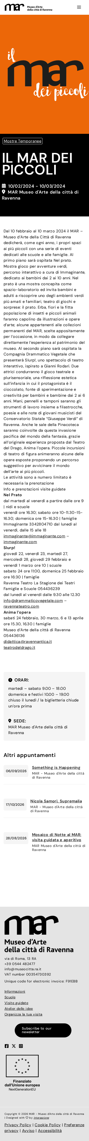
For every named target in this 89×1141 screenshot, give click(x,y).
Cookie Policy (48, 1124)
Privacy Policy (18, 1124)
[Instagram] (21, 1046)
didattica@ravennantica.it (28, 641)
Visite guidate (16, 1003)
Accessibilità (50, 1130)
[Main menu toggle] (79, 7)
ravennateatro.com (21, 606)
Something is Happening (56, 767)
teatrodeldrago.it (19, 647)
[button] (45, 1030)
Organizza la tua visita (23, 1014)
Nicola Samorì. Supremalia (56, 801)
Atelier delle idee (19, 1008)
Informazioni (15, 991)
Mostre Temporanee (23, 141)
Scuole (10, 997)
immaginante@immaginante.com (34, 536)
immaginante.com (20, 541)
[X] (14, 1046)
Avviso (28, 1130)
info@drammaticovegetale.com (33, 600)
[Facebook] (7, 1046)
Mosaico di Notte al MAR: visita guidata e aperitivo (56, 837)
